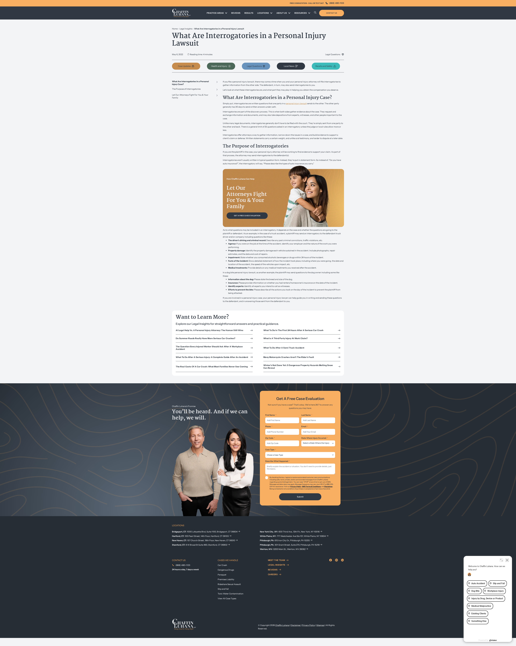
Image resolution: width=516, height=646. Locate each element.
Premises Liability (226, 579)
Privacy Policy (295, 486)
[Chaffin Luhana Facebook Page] (330, 560)
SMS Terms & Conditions (311, 486)
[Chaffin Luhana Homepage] (181, 13)
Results (248, 13)
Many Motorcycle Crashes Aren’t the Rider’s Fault (288, 357)
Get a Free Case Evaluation (247, 216)
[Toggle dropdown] (226, 13)
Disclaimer (328, 486)
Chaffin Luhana (282, 625)
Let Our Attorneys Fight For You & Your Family (190, 96)
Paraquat (222, 574)
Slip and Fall (223, 589)
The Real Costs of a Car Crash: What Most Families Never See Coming (212, 366)
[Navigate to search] (315, 13)
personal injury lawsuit (296, 103)
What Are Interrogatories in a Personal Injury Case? (190, 83)
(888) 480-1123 (336, 3)
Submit (300, 497)
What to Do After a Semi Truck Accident (283, 347)
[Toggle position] (501, 560)
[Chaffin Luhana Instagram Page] (336, 560)
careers (273, 574)
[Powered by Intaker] (493, 640)
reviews (273, 569)
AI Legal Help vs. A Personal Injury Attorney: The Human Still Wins (209, 330)
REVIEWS (235, 13)
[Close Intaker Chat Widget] (507, 560)
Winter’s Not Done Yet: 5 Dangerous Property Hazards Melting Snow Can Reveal (298, 366)
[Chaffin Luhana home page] (184, 624)
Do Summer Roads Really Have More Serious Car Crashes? (205, 338)
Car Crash (222, 565)
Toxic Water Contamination (230, 593)
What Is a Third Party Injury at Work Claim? (285, 338)
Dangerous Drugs (226, 570)
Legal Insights (186, 28)
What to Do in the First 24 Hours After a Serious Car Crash (293, 330)
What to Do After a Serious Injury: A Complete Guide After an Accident (212, 357)
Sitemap (320, 625)
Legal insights (276, 565)
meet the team (276, 560)
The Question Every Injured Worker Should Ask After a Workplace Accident (209, 347)
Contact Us (331, 13)
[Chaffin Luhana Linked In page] (342, 560)
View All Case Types (227, 598)
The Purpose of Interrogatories (186, 89)
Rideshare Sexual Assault (229, 584)
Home (175, 28)
